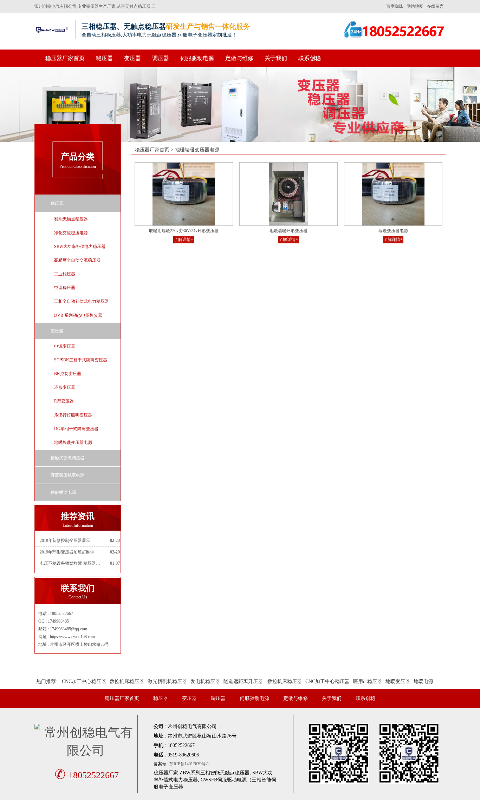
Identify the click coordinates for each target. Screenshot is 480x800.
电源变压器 (64, 346)
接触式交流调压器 (67, 457)
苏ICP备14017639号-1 (189, 763)
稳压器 (104, 58)
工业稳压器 (64, 273)
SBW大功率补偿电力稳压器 (79, 246)
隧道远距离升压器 (243, 681)
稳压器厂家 (166, 772)
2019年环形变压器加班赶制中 (67, 552)
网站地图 (415, 6)
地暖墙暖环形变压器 (288, 230)
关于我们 (276, 58)
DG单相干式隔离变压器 (76, 428)
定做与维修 (239, 58)
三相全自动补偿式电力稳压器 (81, 301)
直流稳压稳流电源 (67, 475)
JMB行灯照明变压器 (73, 415)
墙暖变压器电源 (393, 230)
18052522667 (86, 775)
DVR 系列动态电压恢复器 (78, 315)
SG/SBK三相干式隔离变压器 (80, 360)
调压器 (160, 58)
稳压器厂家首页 (65, 58)
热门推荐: (46, 681)
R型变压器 (64, 401)
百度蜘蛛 (394, 6)
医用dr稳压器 (367, 681)
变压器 (132, 58)
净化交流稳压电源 (71, 232)
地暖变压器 (397, 681)
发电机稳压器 (205, 681)
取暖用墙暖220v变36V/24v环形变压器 (184, 230)
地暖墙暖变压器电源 (73, 442)
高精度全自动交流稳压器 (77, 260)
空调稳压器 (64, 287)
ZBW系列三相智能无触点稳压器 (214, 772)
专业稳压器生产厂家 (97, 6)
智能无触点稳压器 (71, 219)
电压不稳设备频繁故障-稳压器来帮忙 (71, 563)
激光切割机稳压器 (167, 681)
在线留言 (435, 6)
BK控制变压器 (67, 373)
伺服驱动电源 (197, 58)
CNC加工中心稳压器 (84, 681)
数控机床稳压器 (127, 681)
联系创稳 (309, 58)
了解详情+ (183, 239)
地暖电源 (423, 681)
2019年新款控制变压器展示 (65, 540)
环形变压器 (64, 387)
